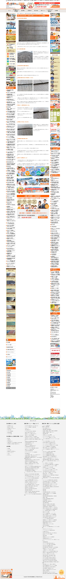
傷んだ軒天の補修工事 (46, 525)
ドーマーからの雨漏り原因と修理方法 (10, 248)
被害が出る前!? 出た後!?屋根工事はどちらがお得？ (55, 284)
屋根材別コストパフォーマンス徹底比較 (11, 204)
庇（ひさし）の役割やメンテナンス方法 (11, 246)
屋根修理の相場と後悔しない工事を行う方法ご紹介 (32, 459)
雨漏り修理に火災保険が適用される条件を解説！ (55, 261)
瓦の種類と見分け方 (10, 189)
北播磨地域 (9, 375)
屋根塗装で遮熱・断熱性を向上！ (47, 501)
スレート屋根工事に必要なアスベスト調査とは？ (11, 261)
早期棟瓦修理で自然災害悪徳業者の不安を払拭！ (11, 144)
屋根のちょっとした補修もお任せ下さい (30, 433)
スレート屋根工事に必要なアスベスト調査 (49, 510)
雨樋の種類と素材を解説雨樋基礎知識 (11, 258)
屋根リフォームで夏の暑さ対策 (29, 449)
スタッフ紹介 (9, 344)
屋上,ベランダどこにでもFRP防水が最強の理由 (11, 129)
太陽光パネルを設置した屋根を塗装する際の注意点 (32, 491)
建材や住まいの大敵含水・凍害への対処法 (10, 180)
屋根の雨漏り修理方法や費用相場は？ (11, 241)
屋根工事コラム (22, 13)
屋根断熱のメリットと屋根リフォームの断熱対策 (11, 256)
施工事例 (22, 10)
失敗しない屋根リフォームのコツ (55, 180)
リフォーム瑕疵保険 (10, 431)
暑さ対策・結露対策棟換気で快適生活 (48, 498)
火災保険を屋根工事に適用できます (30, 446)
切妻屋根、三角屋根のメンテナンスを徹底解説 (11, 171)
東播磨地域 (9, 379)
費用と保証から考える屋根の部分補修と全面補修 (32, 467)
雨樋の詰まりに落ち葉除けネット (30, 487)
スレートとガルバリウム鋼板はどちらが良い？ (55, 151)
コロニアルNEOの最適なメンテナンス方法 (55, 220)
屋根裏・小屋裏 (9, 175)
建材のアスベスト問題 (10, 196)
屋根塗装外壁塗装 (55, 86)
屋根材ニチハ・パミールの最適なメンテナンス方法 (55, 215)
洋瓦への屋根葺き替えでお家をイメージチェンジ (11, 217)
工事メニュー (43, 10)
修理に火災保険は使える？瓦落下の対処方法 (55, 238)
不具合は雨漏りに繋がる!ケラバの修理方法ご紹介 (11, 111)
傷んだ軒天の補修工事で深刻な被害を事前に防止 (11, 117)
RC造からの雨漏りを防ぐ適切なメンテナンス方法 (11, 243)
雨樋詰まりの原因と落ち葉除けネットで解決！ (55, 327)
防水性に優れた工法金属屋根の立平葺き (10, 155)
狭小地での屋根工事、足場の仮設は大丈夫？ (49, 442)
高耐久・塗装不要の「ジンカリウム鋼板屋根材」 (50, 514)
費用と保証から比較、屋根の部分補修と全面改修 (55, 187)
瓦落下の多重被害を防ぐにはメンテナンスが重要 (55, 236)
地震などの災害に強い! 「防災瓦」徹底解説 (55, 247)
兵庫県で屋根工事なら (10, 349)
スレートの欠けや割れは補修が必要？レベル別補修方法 (51, 464)
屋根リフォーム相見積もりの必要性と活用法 (31, 462)
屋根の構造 (44, 489)
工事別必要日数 (53, 226)
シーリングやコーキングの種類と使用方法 (11, 152)
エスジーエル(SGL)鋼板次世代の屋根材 (11, 228)
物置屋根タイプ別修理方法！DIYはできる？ (55, 316)
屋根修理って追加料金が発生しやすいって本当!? (55, 295)
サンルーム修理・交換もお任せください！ (55, 318)
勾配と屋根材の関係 (10, 182)
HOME (18, 13)
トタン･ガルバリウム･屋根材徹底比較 (10, 223)
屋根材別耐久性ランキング (10, 207)
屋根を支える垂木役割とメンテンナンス (10, 238)
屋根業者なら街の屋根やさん (11, 451)
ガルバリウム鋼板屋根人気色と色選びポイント (55, 162)
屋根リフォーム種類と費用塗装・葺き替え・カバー (55, 196)
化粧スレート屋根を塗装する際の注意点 (54, 213)
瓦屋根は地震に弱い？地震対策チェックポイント (55, 245)
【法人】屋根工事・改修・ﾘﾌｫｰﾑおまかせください (55, 339)
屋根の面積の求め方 (46, 494)
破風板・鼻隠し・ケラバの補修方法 (48, 473)
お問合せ (8, 354)
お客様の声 (29, 10)
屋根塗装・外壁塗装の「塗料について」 (48, 432)
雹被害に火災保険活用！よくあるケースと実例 (55, 264)
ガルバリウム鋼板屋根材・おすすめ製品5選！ (49, 446)
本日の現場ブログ (9, 441)
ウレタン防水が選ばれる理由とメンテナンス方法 (11, 122)
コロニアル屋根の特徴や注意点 (54, 203)
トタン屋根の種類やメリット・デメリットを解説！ (50, 465)
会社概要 (56, 10)
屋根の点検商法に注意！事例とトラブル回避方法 (55, 290)
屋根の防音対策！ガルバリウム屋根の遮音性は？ (55, 172)
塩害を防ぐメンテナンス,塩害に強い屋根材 (11, 209)
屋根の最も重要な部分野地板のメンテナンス (10, 200)
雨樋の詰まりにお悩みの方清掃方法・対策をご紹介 (55, 325)
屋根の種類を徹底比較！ (53, 194)
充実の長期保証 (9, 432)
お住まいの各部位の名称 (11, 92)
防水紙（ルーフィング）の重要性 (47, 534)
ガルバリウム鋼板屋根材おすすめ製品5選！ (55, 165)
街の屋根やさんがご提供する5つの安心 (16, 10)
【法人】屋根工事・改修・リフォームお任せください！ (33, 454)
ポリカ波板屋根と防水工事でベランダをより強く (55, 323)
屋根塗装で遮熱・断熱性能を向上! (55, 257)
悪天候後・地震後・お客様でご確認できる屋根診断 (50, 430)
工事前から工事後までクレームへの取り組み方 (55, 279)
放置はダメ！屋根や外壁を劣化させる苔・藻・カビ (50, 552)
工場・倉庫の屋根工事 (55, 332)
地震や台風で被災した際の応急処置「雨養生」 (11, 157)
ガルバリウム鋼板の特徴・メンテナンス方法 (49, 513)
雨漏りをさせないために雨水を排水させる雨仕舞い (50, 560)
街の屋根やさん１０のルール (11, 428)
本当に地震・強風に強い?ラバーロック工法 (11, 160)
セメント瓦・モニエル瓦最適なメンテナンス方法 (11, 139)
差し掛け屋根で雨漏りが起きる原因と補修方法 (49, 559)
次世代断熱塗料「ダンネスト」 (53, 254)
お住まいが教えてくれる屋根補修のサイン (55, 189)
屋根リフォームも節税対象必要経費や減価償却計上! (55, 341)
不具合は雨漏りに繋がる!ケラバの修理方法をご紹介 (50, 481)
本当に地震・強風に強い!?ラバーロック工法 (49, 556)
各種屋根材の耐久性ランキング (47, 538)
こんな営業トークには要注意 (55, 286)
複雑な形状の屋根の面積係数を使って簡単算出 (11, 164)
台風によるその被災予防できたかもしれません (55, 233)
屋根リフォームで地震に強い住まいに (30, 445)
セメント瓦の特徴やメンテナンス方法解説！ (11, 137)
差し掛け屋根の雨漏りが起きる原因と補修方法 (11, 173)
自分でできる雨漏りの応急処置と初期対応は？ (55, 259)
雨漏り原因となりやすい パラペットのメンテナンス (32, 475)
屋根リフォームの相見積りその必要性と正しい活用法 (55, 274)
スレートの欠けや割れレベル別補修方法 (55, 201)
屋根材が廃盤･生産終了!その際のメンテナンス (11, 214)
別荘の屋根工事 (53, 336)
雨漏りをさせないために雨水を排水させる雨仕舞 (11, 184)
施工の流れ (36, 10)
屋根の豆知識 (9, 202)
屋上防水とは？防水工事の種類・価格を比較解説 (11, 132)
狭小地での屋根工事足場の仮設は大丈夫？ (55, 222)
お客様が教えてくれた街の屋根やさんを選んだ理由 (14, 442)
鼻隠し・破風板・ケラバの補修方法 (11, 109)
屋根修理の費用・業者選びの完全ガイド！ (11, 95)
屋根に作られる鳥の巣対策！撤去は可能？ (31, 488)
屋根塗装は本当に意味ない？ (10, 97)
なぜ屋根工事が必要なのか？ (55, 178)
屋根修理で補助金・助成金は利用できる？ (55, 266)
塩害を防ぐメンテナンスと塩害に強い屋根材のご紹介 (50, 551)
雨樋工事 (55, 70)
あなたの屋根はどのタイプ (46, 428)
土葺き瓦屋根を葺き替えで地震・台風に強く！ (11, 142)
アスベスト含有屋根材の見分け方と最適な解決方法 (50, 509)
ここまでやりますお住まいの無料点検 (50, 10)
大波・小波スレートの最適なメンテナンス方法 (11, 147)
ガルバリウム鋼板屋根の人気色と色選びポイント (50, 455)
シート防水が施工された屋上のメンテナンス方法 (11, 124)
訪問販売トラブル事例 (55, 288)
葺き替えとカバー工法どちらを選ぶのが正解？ (55, 192)
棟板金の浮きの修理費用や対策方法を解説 (11, 105)
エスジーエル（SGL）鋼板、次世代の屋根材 (49, 544)
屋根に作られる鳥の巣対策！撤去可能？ (55, 330)
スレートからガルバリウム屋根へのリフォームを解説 (55, 153)
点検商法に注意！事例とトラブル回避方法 (31, 436)
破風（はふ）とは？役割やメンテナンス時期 (11, 266)
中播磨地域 (9, 380)
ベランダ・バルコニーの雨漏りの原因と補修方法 (11, 134)
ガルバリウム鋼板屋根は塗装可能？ (55, 158)
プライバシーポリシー (10, 452)
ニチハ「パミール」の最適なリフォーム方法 (49, 437)
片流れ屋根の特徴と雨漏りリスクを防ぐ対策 (11, 168)
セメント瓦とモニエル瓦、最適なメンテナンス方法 (50, 469)
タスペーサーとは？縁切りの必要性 (10, 119)
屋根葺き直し (56, 78)
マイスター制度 (9, 433)
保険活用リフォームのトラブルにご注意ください (55, 300)
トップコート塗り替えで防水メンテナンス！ (11, 263)
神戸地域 (8, 372)
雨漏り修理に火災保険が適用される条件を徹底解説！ (50, 573)
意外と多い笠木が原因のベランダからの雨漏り (11, 114)
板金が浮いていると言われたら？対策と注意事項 (55, 293)
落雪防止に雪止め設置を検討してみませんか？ (31, 480)
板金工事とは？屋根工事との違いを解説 (11, 102)
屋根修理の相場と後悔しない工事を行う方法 (55, 182)
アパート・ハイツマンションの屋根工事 (55, 334)
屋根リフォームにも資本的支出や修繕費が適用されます (33, 466)
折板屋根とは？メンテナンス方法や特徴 (55, 208)
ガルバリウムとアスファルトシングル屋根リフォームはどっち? (11, 220)
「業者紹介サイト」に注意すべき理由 (55, 302)
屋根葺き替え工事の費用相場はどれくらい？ (55, 185)
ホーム (9, 10)
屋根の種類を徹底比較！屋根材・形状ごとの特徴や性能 (51, 459)
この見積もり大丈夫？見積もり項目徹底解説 (55, 281)
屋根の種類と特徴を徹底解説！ (10, 90)
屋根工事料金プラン (28, 429)
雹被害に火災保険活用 (46, 570)
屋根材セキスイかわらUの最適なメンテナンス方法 (55, 218)
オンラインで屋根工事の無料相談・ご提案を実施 (55, 272)
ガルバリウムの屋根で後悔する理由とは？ (10, 225)
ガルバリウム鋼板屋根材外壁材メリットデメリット (55, 170)
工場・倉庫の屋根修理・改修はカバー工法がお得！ (55, 320)
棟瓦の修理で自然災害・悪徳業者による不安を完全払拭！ (51, 486)
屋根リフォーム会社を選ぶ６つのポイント (55, 229)
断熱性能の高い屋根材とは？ (9, 253)
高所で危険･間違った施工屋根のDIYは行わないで (11, 236)
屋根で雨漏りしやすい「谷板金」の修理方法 (10, 187)
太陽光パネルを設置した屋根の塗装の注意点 (55, 211)
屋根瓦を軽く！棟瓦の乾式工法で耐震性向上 (55, 243)
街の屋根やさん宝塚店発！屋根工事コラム (13, 443)
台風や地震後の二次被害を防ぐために (55, 240)
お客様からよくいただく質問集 (47, 434)
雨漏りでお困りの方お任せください (30, 432)
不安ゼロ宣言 (9, 429)
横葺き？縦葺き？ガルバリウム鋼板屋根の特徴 (55, 167)
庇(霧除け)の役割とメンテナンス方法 (10, 149)
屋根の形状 (9, 166)
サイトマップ (9, 356)
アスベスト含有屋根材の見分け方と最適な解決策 (11, 194)
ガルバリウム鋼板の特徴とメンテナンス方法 (11, 231)
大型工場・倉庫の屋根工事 (29, 450)
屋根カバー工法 (57, 62)
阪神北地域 (9, 370)
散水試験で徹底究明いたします (29, 442)
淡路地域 (8, 382)
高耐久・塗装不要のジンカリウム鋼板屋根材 (11, 233)
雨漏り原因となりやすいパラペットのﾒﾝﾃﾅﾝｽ (11, 127)
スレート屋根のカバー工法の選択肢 (55, 199)
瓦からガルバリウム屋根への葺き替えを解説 (55, 155)
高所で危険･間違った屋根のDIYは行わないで (49, 517)
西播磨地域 (9, 384)
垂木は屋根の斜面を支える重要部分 (30, 470)
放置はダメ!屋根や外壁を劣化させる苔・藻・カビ (11, 212)
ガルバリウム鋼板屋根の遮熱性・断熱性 (55, 160)
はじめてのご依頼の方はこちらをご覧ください (31, 425)
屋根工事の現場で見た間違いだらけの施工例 (55, 250)
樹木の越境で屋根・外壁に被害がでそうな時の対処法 (55, 297)
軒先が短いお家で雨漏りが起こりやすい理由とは (11, 191)
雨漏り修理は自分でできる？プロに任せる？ (11, 100)
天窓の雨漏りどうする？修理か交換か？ (11, 251)
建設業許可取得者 (10, 347)
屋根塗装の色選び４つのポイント (54, 252)
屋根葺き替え (56, 58)
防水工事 (55, 74)
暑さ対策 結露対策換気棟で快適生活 (10, 178)
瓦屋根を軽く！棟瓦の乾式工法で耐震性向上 (49, 505)
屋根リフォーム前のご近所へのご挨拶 (54, 277)
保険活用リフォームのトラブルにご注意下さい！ (50, 548)
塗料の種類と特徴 (55, 350)
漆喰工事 (55, 66)
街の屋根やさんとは (10, 425)
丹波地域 (8, 377)
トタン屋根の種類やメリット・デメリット (55, 206)
